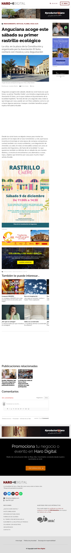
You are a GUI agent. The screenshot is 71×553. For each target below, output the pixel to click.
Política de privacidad (30, 540)
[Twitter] (9, 493)
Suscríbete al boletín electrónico (15, 522)
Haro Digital (41, 548)
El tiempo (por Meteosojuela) (13, 519)
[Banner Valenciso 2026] (60, 64)
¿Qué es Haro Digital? (10, 509)
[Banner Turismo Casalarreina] (25, 244)
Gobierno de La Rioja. (45, 512)
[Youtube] (17, 493)
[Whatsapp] (21, 493)
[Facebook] (5, 493)
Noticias (20, 24)
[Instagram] (13, 493)
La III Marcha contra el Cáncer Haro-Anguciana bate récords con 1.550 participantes (25, 384)
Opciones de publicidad (11, 514)
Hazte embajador (9, 511)
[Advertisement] (25, 121)
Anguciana (8, 271)
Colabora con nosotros (12, 524)
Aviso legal (19, 540)
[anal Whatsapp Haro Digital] (60, 35)
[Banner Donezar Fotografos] (60, 80)
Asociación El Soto (20, 271)
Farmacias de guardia (10, 516)
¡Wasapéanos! (8, 527)
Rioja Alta (34, 24)
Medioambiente (10, 24)
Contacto (6, 529)
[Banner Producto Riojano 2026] (35, 18)
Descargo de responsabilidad (46, 540)
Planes (27, 24)
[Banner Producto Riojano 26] (35, 436)
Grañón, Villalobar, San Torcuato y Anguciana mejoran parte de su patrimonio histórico (9, 383)
